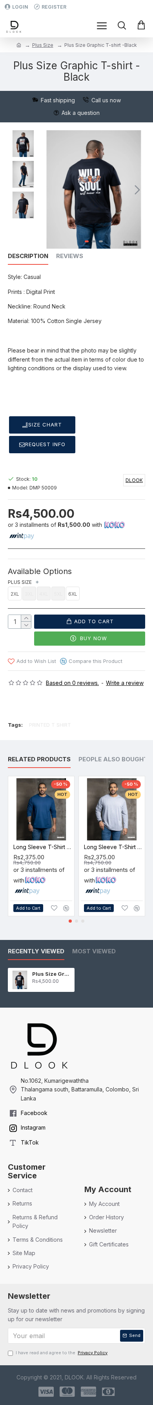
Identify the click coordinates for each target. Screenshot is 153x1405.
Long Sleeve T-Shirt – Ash (113, 847)
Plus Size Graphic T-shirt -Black (52, 974)
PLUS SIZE (21, 582)
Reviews (69, 256)
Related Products (39, 759)
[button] (50, 190)
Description (28, 256)
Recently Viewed (36, 951)
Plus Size (42, 45)
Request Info (45, 444)
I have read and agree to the (61, 1352)
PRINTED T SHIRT (50, 725)
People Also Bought (113, 759)
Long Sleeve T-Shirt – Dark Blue (42, 847)
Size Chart (45, 424)
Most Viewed (94, 951)
